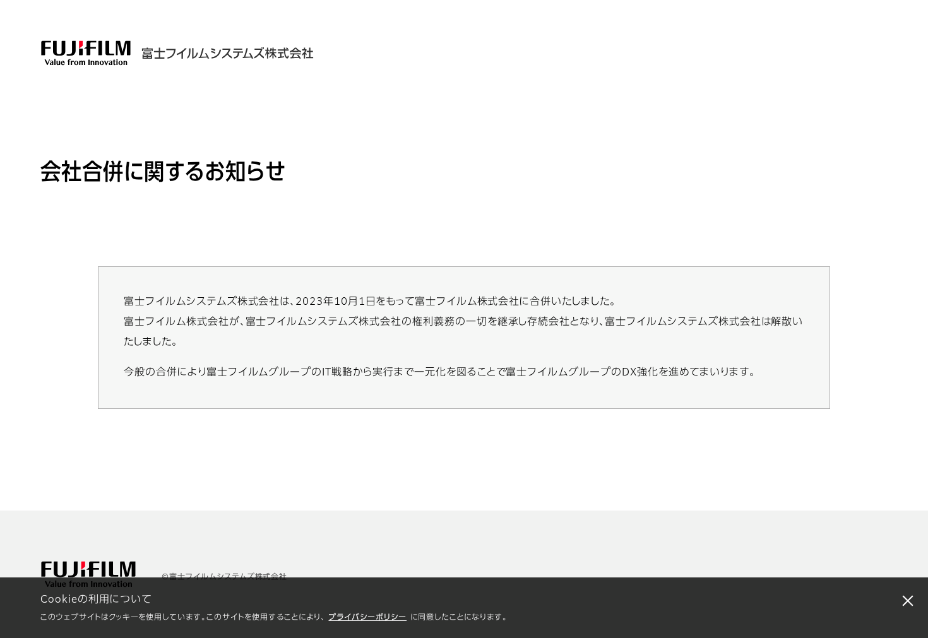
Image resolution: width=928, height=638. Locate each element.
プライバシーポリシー (367, 618)
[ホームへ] (222, 53)
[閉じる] (908, 600)
